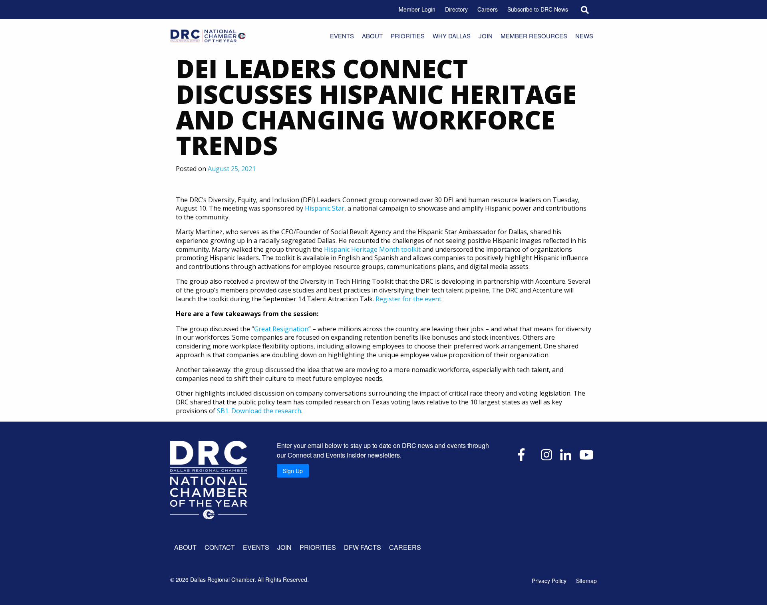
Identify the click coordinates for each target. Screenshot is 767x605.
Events (342, 36)
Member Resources (534, 36)
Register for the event (408, 299)
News (584, 36)
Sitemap (586, 581)
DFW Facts (362, 547)
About (372, 36)
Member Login (417, 9)
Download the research (266, 410)
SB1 (223, 410)
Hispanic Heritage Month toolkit (372, 249)
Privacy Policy (549, 581)
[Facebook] (521, 454)
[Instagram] (546, 454)
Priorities (408, 36)
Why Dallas (452, 36)
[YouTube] (586, 454)
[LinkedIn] (565, 454)
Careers (487, 9)
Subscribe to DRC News (537, 9)
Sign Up (293, 471)
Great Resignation (281, 328)
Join (486, 36)
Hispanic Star (324, 208)
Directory (456, 9)
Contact (220, 547)
